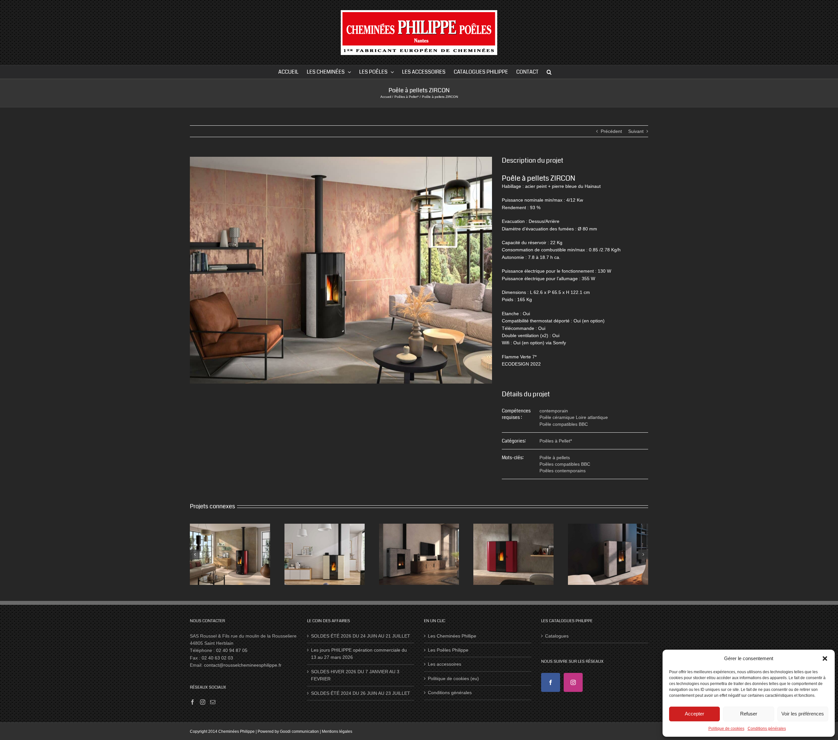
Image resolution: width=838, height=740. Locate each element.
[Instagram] (202, 702)
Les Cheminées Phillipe (452, 636)
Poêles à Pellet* (555, 440)
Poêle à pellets (554, 457)
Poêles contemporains (562, 470)
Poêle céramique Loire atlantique (573, 417)
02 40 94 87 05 (231, 650)
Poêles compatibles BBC (564, 464)
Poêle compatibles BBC (563, 424)
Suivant (636, 131)
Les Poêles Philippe (448, 650)
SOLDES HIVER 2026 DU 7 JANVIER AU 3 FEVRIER (355, 675)
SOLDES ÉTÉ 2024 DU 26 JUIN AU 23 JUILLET (360, 693)
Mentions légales (337, 731)
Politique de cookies (726, 728)
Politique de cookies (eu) (453, 678)
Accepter (694, 713)
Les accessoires (444, 664)
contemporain (553, 410)
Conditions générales (767, 728)
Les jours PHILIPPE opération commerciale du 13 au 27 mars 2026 (359, 653)
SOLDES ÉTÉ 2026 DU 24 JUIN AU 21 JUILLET (360, 636)
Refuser (748, 713)
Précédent (611, 131)
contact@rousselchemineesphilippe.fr (243, 665)
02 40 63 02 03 (217, 657)
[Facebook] (192, 702)
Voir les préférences (802, 713)
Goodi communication (299, 731)
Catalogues (557, 636)
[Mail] (212, 702)
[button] (825, 658)
